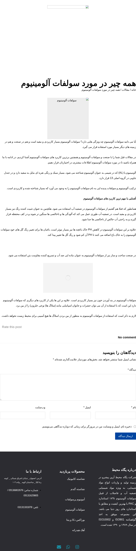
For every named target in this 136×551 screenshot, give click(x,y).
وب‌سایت (40, 407)
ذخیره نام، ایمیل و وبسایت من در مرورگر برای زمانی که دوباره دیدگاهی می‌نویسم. (87, 426)
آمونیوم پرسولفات (75, 499)
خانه (133, 89)
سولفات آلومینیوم (114, 141)
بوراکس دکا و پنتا (75, 519)
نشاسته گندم (78, 489)
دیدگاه (132, 369)
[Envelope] (59, 547)
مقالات (125, 89)
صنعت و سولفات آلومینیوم (95, 157)
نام (133, 407)
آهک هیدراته (78, 530)
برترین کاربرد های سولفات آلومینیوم (49, 157)
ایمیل (87, 407)
